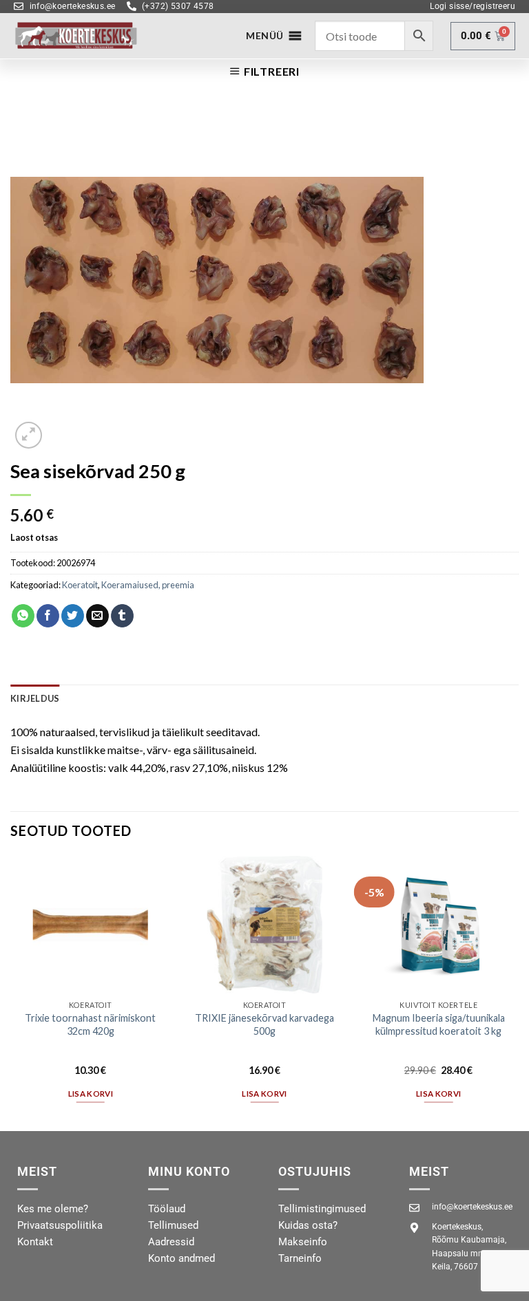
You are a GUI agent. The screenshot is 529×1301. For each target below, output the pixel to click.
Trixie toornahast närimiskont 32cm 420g (90, 1024)
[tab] (34, 698)
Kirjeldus (34, 698)
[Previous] (11, 992)
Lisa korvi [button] (90, 1093)
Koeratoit (80, 584)
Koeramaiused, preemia (147, 584)
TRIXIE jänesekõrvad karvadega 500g (264, 1024)
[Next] (518, 992)
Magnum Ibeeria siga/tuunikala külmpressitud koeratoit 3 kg (439, 1024)
